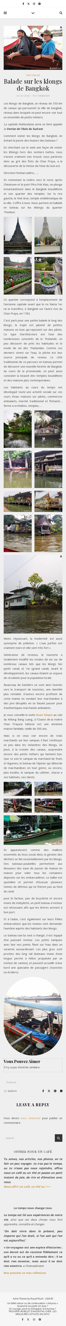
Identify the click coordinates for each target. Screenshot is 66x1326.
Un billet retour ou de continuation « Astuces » (32, 1303)
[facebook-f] (24, 3)
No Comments (41, 95)
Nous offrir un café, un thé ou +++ (27, 1186)
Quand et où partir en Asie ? (32, 1306)
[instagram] (34, 3)
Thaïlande (11, 1082)
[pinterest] (39, 3)
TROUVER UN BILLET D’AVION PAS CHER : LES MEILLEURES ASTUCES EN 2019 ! (33, 1313)
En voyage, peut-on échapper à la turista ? (32, 1308)
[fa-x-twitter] (28, 3)
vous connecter (31, 1118)
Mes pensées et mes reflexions (25, 1273)
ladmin (12, 1091)
